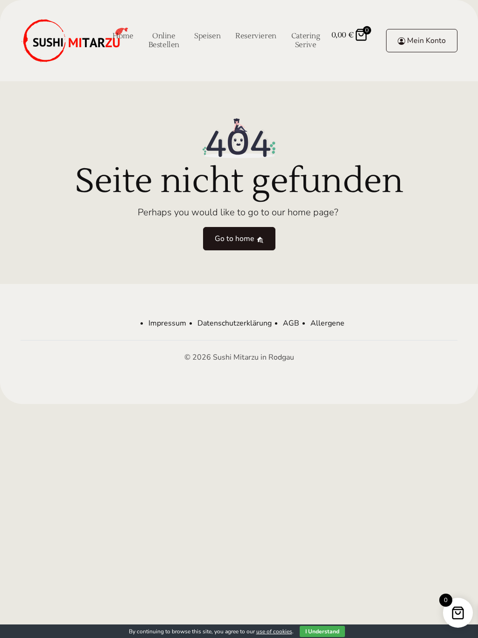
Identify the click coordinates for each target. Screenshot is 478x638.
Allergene (327, 323)
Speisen (207, 36)
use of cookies (274, 631)
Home (122, 36)
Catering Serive (305, 40)
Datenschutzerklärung (234, 323)
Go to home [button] (235, 239)
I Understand (322, 631)
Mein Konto (425, 40)
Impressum (167, 323)
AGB (291, 323)
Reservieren (255, 36)
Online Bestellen (163, 40)
